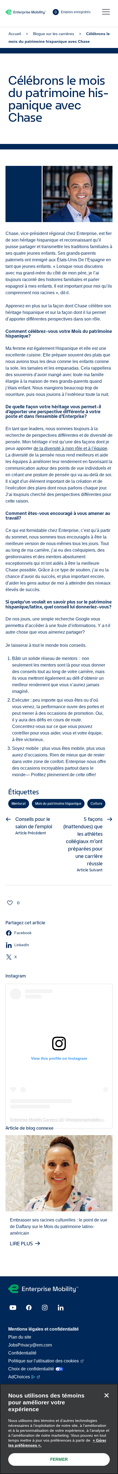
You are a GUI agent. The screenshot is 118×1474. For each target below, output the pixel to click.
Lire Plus (21, 1243)
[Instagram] (44, 1307)
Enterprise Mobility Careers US (37, 1119)
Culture (96, 803)
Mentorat (19, 803)
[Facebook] (28, 1307)
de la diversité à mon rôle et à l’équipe (70, 448)
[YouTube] (13, 1307)
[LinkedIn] (60, 1307)
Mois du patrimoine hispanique (58, 803)
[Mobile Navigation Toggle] (106, 12)
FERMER (59, 1459)
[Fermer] (106, 1395)
